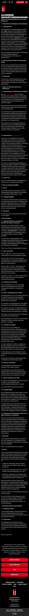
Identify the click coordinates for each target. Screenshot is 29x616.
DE (9, 2)
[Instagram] (15, 614)
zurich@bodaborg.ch (14, 606)
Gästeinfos (20, 582)
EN (12, 2)
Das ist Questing (14, 564)
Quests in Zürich (15, 560)
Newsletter (14, 574)
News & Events (22, 584)
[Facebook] (13, 614)
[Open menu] (26, 2)
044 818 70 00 (14, 604)
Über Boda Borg (10, 582)
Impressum (19, 609)
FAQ (14, 569)
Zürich (4, 2)
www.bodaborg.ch (9, 94)
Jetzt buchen (20, 2)
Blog (14, 586)
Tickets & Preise (7, 584)
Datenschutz (13, 609)
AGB (8, 609)
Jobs (15, 584)
